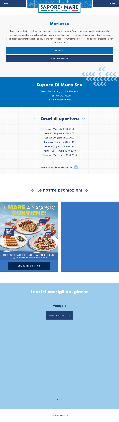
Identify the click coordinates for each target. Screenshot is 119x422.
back (6, 3)
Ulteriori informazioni (29, 265)
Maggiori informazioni (59, 315)
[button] (76, 167)
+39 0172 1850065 (63, 95)
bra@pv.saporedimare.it (61, 99)
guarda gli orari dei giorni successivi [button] (56, 167)
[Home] (59, 11)
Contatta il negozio (59, 58)
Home (112, 3)
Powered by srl (59, 416)
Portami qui (59, 50)
